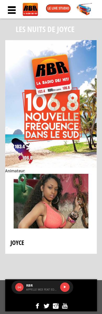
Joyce (17, 242)
